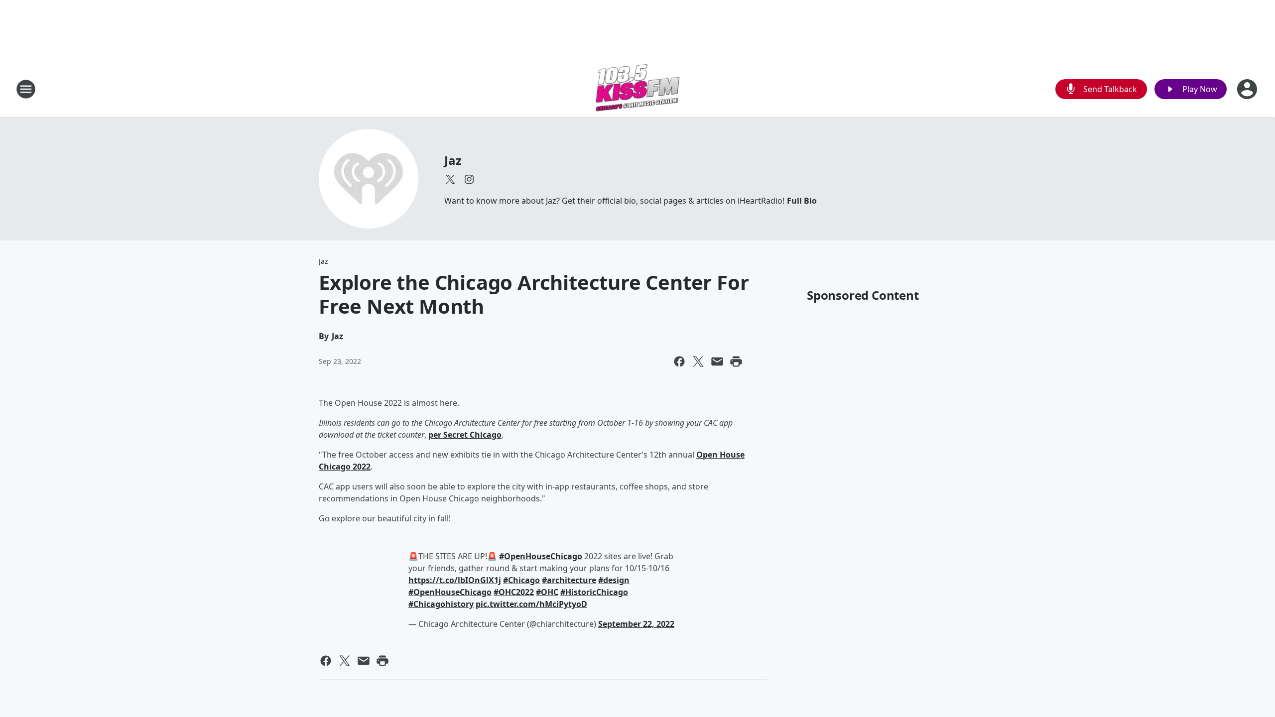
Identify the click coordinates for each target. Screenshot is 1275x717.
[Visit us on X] (450, 179)
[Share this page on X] (698, 361)
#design (614, 580)
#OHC (547, 592)
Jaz (452, 160)
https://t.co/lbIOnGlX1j (454, 580)
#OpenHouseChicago (540, 556)
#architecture (569, 580)
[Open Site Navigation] (26, 89)
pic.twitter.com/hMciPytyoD (531, 603)
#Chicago (521, 580)
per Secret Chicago (465, 434)
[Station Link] (637, 89)
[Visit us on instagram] (469, 179)
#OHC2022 (514, 592)
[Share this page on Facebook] (679, 361)
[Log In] (1248, 89)
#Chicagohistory (441, 603)
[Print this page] (736, 361)
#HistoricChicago (594, 592)
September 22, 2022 (636, 623)
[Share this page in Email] (717, 361)
